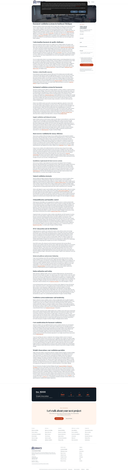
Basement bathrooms (62, 434)
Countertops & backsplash (36, 434)
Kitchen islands (34, 436)
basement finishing (41, 266)
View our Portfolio (69, 418)
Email (81, 42)
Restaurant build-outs (88, 436)
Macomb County (63, 458)
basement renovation (54, 281)
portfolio (69, 375)
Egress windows (61, 436)
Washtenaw (61, 145)
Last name (82, 38)
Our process (81, 451)
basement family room (50, 67)
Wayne (69, 145)
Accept (74, 11)
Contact (80, 460)
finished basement (70, 31)
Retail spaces (87, 434)
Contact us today (59, 418)
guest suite (41, 35)
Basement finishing (61, 430)
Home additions (74, 430)
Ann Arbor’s (59, 52)
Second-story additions (76, 434)
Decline (82, 11)
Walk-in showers (47, 434)
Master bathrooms (48, 432)
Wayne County (36, 68)
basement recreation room (67, 112)
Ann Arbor (52, 33)
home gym (64, 34)
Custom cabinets (34, 432)
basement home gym (49, 94)
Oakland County (63, 455)
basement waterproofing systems (67, 47)
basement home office (37, 224)
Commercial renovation (89, 430)
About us (80, 449)
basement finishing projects (60, 182)
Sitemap (87, 469)
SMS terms (82, 469)
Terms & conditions (77, 469)
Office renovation (88, 432)
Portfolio (80, 455)
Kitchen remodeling (35, 430)
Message (81, 50)
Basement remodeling (62, 432)
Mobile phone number (83, 46)
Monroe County (63, 460)
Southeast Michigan (64, 449)
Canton (72, 195)
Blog (80, 458)
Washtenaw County (68, 67)
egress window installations (63, 190)
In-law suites (74, 436)
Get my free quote (86, 64)
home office (45, 34)
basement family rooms (55, 211)
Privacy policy (70, 469)
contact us (45, 376)
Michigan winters (63, 113)
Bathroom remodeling (48, 430)
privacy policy (83, 71)
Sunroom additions (75, 432)
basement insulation (58, 80)
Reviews (80, 453)
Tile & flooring (47, 436)
